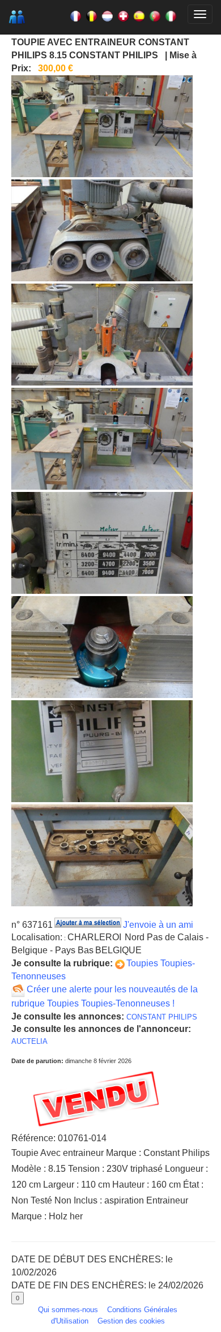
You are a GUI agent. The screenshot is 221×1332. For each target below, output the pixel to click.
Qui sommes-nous (68, 1309)
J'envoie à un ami (158, 925)
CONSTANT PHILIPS (161, 1017)
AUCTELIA (29, 1041)
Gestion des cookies (131, 1321)
